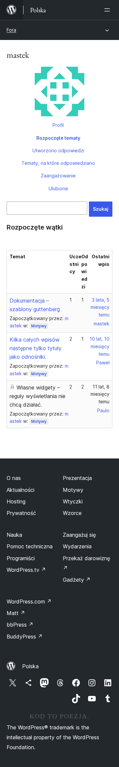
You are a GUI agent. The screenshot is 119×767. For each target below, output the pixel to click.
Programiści (21, 558)
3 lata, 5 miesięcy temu (100, 307)
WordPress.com (29, 601)
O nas (14, 478)
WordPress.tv (26, 569)
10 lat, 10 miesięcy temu (99, 346)
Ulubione (58, 188)
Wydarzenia (77, 546)
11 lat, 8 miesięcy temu (100, 394)
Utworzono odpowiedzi (58, 150)
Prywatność (21, 513)
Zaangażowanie (58, 175)
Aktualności (20, 490)
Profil (58, 125)
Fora (11, 30)
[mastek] (59, 93)
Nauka (14, 534)
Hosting (16, 501)
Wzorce (72, 513)
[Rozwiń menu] (108, 10)
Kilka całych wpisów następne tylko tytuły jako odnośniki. (35, 348)
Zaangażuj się (79, 534)
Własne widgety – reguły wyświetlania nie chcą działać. (37, 396)
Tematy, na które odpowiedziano (58, 163)
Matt (16, 613)
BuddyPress (25, 636)
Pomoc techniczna (30, 546)
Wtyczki (73, 501)
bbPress (20, 624)
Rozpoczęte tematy (58, 138)
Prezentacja (77, 478)
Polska (30, 666)
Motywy (39, 325)
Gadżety (77, 579)
